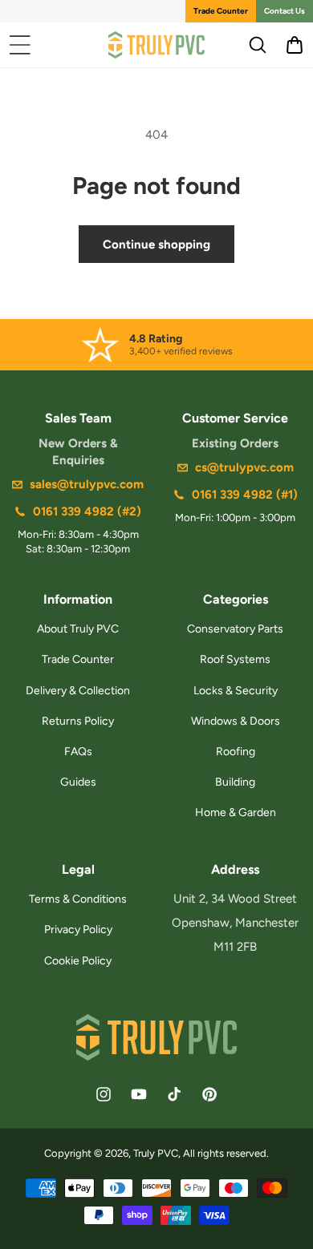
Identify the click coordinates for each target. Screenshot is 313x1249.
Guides (78, 782)
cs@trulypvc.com (244, 467)
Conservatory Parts (235, 629)
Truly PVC (155, 1153)
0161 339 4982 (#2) (87, 511)
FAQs (78, 751)
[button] (20, 45)
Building (235, 782)
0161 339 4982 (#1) (245, 494)
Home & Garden (235, 812)
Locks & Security (235, 690)
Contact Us (284, 11)
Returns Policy (78, 721)
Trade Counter (220, 11)
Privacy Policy (78, 929)
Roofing (235, 751)
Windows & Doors (235, 721)
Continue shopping (156, 244)
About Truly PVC (78, 629)
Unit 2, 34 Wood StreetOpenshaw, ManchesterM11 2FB (235, 922)
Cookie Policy (78, 961)
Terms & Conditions (78, 899)
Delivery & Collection (78, 690)
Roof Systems (235, 659)
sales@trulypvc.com (87, 484)
